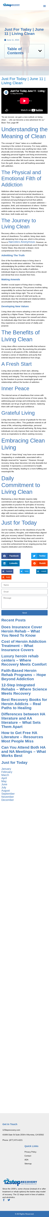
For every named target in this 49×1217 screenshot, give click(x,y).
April (4, 778)
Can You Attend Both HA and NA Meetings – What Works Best (23, 751)
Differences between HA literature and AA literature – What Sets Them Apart (23, 720)
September (8, 793)
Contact (27, 1156)
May (4, 781)
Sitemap (28, 1164)
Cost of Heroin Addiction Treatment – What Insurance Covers (23, 645)
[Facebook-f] (3, 1200)
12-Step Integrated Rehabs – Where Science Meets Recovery (24, 689)
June (4, 784)
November (7, 796)
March (5, 775)
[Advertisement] (24, 830)
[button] (44, 6)
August (5, 790)
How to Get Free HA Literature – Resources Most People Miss (22, 737)
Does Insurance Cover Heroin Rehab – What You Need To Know (21, 631)
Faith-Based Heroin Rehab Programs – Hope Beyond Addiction (23, 674)
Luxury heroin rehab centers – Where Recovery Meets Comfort (24, 660)
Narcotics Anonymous (22, 241)
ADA (26, 1160)
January (6, 768)
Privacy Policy (30, 1152)
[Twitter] (9, 1200)
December (7, 799)
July (3, 787)
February (6, 771)
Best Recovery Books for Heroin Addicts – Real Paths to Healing (24, 704)
